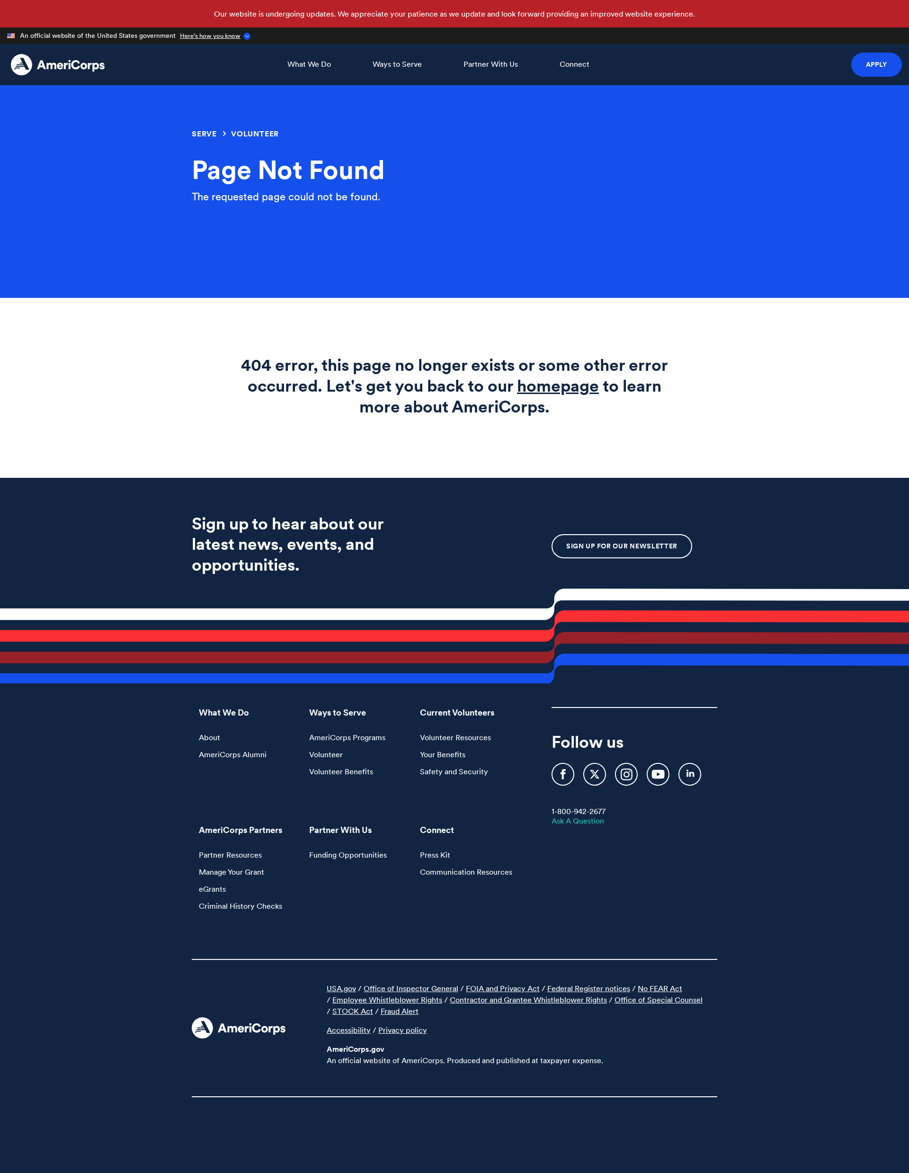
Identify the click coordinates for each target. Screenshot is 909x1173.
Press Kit (435, 855)
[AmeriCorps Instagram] (627, 778)
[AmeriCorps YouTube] (659, 778)
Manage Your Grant (231, 872)
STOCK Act (352, 1011)
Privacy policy (402, 1030)
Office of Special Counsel (659, 999)
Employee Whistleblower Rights (387, 999)
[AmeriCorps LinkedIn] (689, 778)
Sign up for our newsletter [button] (621, 546)
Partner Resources (230, 855)
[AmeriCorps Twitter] (595, 778)
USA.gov (341, 988)
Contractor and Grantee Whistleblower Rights (528, 999)
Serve (204, 133)
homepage (558, 385)
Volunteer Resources (455, 737)
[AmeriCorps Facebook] (564, 778)
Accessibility (349, 1030)
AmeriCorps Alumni (233, 754)
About (209, 737)
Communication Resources (466, 872)
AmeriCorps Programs (347, 737)
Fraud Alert (400, 1011)
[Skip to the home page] (58, 64)
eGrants (212, 889)
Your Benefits (442, 754)
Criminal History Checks (240, 906)
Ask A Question (578, 820)
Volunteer (255, 133)
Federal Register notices (588, 988)
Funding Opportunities (348, 855)
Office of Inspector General (411, 988)
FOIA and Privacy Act (503, 988)
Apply (877, 64)
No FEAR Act (660, 988)
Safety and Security (454, 771)
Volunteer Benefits (341, 771)
